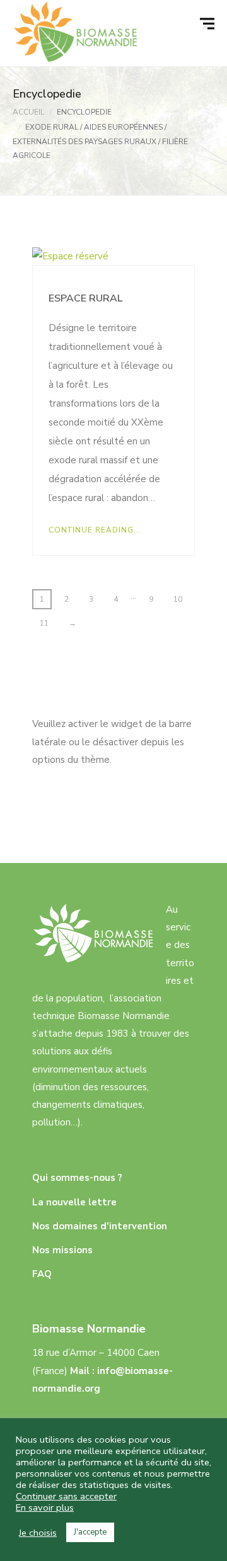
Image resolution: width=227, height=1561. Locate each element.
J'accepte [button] (90, 1532)
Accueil (28, 112)
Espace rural (85, 298)
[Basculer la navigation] (208, 24)
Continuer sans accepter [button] (66, 1496)
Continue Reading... (95, 530)
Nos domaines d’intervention (99, 1226)
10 (177, 599)
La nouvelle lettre (74, 1202)
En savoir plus (45, 1507)
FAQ (42, 1274)
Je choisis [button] (38, 1532)
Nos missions (62, 1250)
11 (44, 623)
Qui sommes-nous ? (77, 1177)
